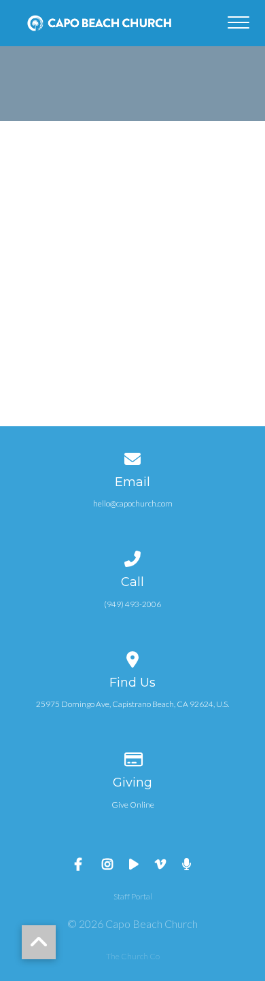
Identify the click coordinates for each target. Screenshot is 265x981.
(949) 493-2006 (132, 604)
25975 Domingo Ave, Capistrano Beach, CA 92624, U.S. (132, 704)
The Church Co (133, 956)
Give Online (132, 804)
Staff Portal (132, 896)
